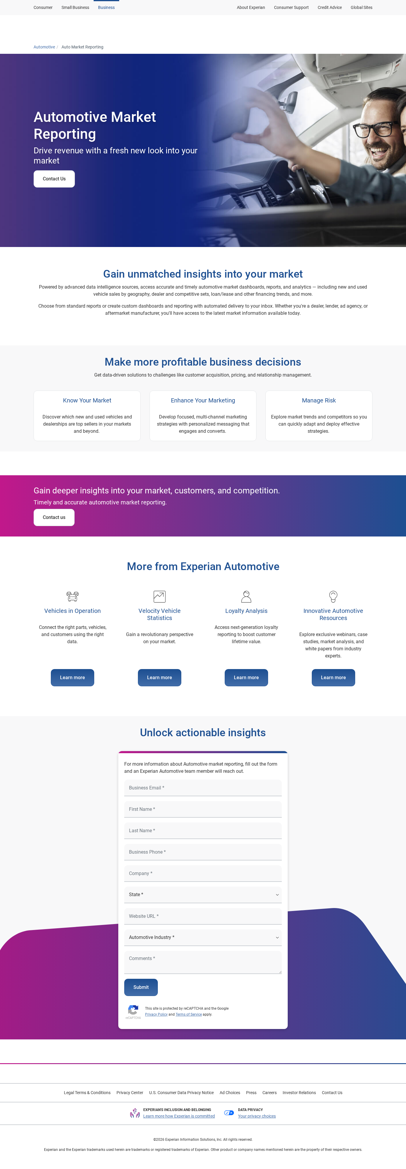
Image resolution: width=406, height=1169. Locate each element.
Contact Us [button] (296, 27)
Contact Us (54, 179)
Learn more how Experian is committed (179, 1116)
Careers (269, 1092)
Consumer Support (291, 7)
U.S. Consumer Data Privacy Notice (181, 1092)
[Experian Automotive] (62, 27)
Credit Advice (330, 7)
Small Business (75, 7)
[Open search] (366, 27)
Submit (141, 987)
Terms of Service (189, 1014)
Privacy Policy (156, 1014)
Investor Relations (299, 1092)
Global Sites (361, 7)
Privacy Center (130, 1092)
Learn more (72, 677)
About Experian (251, 7)
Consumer (43, 7)
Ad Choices (230, 1092)
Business (106, 7)
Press (251, 1092)
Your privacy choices (257, 1116)
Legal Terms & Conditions (87, 1092)
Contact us (54, 517)
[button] (188, 27)
